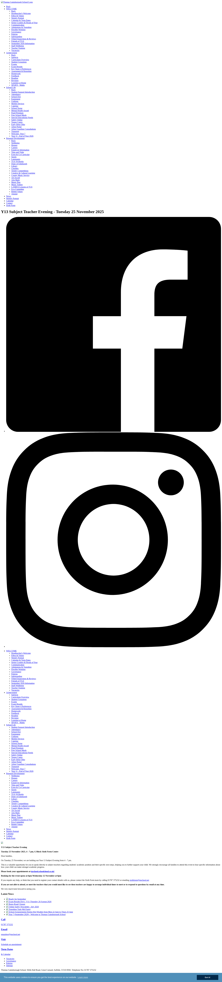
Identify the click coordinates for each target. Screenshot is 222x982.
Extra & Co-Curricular (20, 154)
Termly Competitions (19, 171)
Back (8, 6)
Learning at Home (18, 83)
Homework (16, 73)
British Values (17, 191)
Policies (14, 34)
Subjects (14, 57)
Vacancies (15, 50)
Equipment (15, 99)
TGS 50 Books (17, 161)
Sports (13, 157)
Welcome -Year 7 (18, 134)
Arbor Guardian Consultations (23, 129)
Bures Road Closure (16, 904)
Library (14, 166)
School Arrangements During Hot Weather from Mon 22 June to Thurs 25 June (40, 912)
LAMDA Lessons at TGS (21, 187)
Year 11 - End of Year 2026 (22, 136)
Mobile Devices (17, 104)
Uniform (14, 101)
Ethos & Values (17, 16)
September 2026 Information (23, 43)
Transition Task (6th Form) (19, 909)
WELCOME (11, 9)
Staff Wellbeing (17, 46)
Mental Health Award (20, 110)
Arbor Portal (16, 127)
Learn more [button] (83, 977)
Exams (14, 64)
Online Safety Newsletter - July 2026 (23, 907)
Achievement (11, 53)
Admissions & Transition (21, 27)
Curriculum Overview (20, 60)
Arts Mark (15, 180)
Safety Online (16, 120)
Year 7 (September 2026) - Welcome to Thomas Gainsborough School (37, 914)
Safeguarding (16, 36)
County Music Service (20, 175)
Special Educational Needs (22, 117)
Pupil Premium (17, 113)
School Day (16, 97)
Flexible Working (18, 30)
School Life (11, 87)
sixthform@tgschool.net (139, 880)
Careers (14, 148)
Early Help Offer (18, 124)
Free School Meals (18, 115)
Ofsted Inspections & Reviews (23, 39)
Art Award (15, 178)
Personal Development (15, 138)
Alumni (14, 194)
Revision (14, 80)
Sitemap (9, 966)
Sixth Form (10, 205)
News (8, 196)
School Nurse (16, 108)
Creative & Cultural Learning (23, 173)
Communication (17, 25)
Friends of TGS (17, 41)
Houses (14, 145)
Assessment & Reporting (21, 71)
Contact (9, 203)
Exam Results (16, 67)
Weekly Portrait (17, 18)
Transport (15, 131)
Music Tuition (17, 185)
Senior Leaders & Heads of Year (24, 23)
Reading (14, 78)
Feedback (15, 76)
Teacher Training (18, 48)
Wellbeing (15, 143)
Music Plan (15, 182)
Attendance (16, 94)
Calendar (9, 201)
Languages (15, 159)
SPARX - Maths (18, 85)
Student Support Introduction (23, 92)
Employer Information (20, 150)
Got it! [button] (207, 977)
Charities (14, 168)
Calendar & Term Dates (21, 20)
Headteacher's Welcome (21, 13)
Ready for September (17, 899)
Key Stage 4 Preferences (21, 69)
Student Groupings (19, 62)
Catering (14, 106)
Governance (16, 32)
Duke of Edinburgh (19, 164)
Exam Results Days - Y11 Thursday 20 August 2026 (29, 902)
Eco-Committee (17, 189)
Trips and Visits (17, 152)
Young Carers (16, 122)
